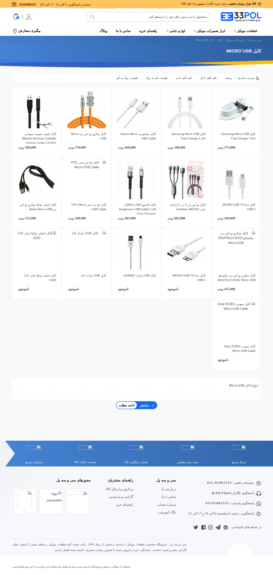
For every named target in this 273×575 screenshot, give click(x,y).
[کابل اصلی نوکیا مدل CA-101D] (37, 250)
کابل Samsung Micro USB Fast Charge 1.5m (238, 136)
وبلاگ (103, 31)
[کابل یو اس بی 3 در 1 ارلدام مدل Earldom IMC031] (186, 179)
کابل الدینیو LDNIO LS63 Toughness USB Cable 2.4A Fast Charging (137, 209)
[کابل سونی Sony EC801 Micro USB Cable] (236, 321)
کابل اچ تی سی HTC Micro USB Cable (88, 207)
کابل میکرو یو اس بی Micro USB (88, 136)
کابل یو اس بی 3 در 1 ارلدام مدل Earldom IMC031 (188, 207)
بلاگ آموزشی (167, 512)
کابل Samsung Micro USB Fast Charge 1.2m (188, 136)
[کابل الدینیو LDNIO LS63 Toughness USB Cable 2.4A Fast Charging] (136, 179)
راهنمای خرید (148, 31)
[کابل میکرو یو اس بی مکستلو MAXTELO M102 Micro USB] (236, 250)
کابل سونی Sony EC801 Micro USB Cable (240, 348)
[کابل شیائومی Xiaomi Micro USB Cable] (136, 109)
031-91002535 (219, 482)
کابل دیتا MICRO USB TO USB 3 (189, 278)
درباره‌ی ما (169, 489)
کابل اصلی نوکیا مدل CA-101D (40, 278)
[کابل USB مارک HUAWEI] (136, 250)
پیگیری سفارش (29, 30)
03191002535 (217, 503)
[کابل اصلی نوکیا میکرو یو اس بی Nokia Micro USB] (37, 179)
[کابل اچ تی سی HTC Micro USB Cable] (86, 179)
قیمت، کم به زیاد (156, 78)
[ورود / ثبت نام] (28, 17)
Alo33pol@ (221, 493)
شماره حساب (166, 504)
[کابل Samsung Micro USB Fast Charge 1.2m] (186, 109)
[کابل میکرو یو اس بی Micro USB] (86, 109)
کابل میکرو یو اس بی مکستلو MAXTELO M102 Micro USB (237, 278)
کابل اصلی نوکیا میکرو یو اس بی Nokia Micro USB (38, 207)
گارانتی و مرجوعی (121, 496)
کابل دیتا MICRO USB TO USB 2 (239, 207)
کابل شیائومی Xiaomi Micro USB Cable (138, 136)
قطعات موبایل (247, 31)
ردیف (228, 78)
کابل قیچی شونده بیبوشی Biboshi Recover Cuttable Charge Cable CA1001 (39, 138)
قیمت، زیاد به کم (127, 78)
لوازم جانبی (177, 31)
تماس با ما (123, 31)
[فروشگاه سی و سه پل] (241, 16)
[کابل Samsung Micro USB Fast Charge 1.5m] (236, 109)
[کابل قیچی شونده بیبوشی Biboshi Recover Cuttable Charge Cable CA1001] (37, 109)
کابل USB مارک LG (93, 275)
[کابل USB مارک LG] (86, 250)
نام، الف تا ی (208, 78)
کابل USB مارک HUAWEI (139, 275)
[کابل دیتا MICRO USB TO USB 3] (186, 250)
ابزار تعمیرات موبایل (211, 31)
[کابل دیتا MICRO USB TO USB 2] (236, 179)
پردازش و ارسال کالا (119, 489)
